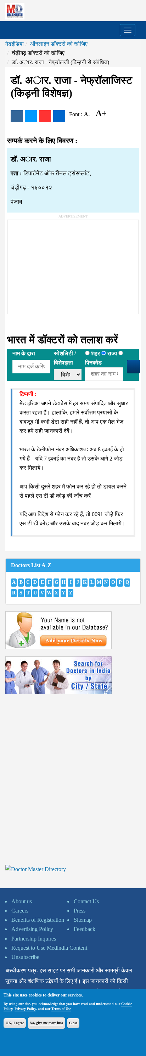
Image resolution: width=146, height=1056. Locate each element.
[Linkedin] (59, 116)
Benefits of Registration (37, 920)
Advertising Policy (32, 929)
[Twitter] (31, 116)
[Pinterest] (45, 116)
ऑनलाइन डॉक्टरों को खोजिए (59, 44)
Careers (19, 911)
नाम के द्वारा (23, 353)
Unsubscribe (25, 957)
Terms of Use (61, 1009)
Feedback (84, 929)
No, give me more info (46, 1023)
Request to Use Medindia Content (49, 948)
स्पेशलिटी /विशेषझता (65, 358)
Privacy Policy (25, 1009)
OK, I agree (15, 1023)
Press (79, 911)
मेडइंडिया (14, 44)
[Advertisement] (60, 264)
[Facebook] (17, 116)
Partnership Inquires (33, 939)
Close (73, 1023)
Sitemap (83, 920)
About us (21, 901)
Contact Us (86, 901)
